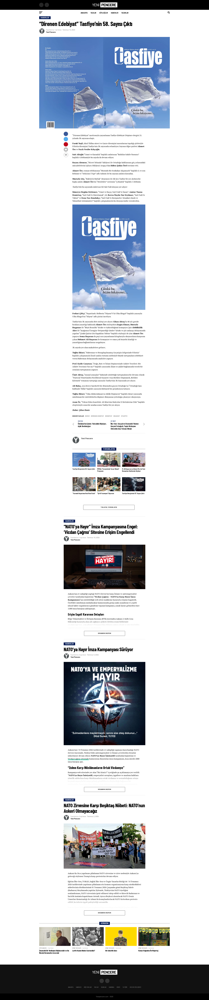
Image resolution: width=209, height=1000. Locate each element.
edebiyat (109, 416)
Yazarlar (124, 13)
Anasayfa (84, 13)
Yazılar (93, 13)
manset (117, 416)
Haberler (114, 13)
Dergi (88, 416)
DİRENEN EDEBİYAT (98, 416)
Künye (118, 987)
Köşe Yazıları (88, 987)
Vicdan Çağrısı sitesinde (78, 759)
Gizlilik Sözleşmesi (135, 987)
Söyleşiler (103, 13)
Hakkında (111, 987)
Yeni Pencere (51, 32)
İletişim (125, 987)
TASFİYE (124, 416)
